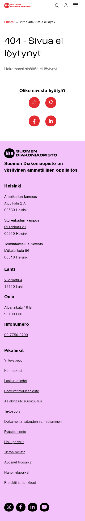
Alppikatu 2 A (15, 203)
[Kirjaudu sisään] (66, 5)
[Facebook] (34, 121)
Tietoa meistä (14, 452)
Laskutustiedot (15, 381)
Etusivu (9, 22)
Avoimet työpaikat (18, 462)
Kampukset (13, 370)
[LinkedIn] (50, 121)
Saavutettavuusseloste (21, 391)
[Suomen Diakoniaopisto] (17, 5)
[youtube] (44, 507)
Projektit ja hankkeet (20, 482)
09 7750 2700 (16, 335)
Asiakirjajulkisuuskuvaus (23, 401)
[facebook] (21, 507)
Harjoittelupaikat (16, 472)
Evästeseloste (15, 431)
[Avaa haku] (57, 5)
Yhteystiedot (13, 360)
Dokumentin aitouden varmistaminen (33, 421)
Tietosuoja (12, 411)
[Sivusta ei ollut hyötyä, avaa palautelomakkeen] (50, 102)
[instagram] (9, 507)
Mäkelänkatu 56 (16, 250)
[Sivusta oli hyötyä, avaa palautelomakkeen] (34, 102)
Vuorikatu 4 (13, 280)
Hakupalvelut (14, 442)
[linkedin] (32, 507)
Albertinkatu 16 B (18, 307)
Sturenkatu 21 (15, 227)
